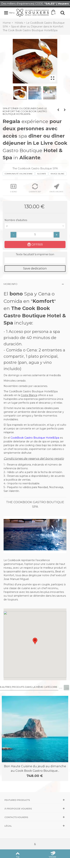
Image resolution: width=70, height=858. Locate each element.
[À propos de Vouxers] (35, 808)
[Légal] (35, 825)
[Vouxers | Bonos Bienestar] (33, 12)
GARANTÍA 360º (35, 192)
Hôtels (19, 22)
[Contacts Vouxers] (35, 817)
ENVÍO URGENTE (56, 192)
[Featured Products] (35, 800)
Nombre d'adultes (16, 220)
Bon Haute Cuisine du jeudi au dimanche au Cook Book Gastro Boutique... (35, 768)
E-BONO (13, 192)
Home (7, 22)
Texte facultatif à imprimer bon (35, 254)
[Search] (62, 13)
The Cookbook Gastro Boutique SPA (35, 168)
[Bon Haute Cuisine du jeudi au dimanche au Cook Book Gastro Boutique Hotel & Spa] (35, 729)
